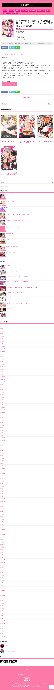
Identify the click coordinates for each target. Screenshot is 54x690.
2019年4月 (2, 549)
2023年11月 (2, 409)
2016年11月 (2, 620)
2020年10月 (2, 504)
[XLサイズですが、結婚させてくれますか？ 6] (3, 222)
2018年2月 (2, 585)
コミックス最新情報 (10, 201)
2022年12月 (2, 437)
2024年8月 (2, 387)
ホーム (5, 10)
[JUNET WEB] (27, 5)
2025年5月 (2, 364)
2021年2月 (2, 493)
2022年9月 (2, 445)
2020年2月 (2, 524)
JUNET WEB (24, 674)
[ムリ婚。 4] (3, 242)
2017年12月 (2, 590)
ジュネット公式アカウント (9, 645)
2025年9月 (2, 354)
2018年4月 (2, 580)
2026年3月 (2, 338)
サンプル (11, 10)
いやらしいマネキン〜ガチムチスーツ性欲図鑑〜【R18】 (18, 214)
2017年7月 (2, 603)
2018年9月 (2, 567)
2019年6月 (2, 544)
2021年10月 (2, 473)
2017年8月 (2, 600)
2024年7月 (2, 389)
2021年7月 (2, 481)
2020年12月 (2, 498)
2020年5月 (2, 516)
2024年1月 (2, 404)
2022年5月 (2, 455)
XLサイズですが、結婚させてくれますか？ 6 (15, 220)
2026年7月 (2, 328)
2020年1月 (2, 526)
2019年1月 (2, 557)
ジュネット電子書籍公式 (9, 651)
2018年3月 (2, 582)
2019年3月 (2, 552)
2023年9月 (2, 415)
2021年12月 (2, 468)
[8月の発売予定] (3, 197)
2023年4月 (2, 427)
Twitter (12, 47)
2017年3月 (2, 613)
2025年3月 (2, 369)
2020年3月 (2, 521)
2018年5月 (2, 577)
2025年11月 (2, 348)
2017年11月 (2, 593)
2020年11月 (2, 501)
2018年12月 (2, 559)
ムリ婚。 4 (8, 239)
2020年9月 (2, 506)
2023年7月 (2, 420)
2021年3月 (2, 491)
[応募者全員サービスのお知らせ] (3, 229)
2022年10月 (2, 442)
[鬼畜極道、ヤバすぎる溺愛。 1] (3, 248)
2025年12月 (2, 346)
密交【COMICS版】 (10, 233)
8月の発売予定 (41, 10)
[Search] (52, 182)
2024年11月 (2, 379)
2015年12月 (2, 623)
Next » (49, 103)
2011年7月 (2, 633)
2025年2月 (2, 371)
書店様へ (15, 13)
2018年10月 (2, 565)
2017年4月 (2, 610)
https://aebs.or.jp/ (27, 688)
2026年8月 (2, 326)
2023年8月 (2, 417)
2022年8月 (2, 448)
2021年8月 (2, 478)
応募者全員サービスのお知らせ (12, 227)
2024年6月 (2, 392)
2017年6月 (2, 605)
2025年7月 (2, 359)
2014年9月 (2, 628)
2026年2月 (2, 341)
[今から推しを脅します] (3, 254)
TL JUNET (4, 51)
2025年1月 (2, 374)
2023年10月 (2, 412)
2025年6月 (2, 361)
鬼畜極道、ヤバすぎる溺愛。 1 (12, 246)
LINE (18, 47)
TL (47, 10)
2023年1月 (2, 435)
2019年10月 (2, 534)
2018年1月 (2, 587)
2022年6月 (2, 453)
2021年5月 (2, 486)
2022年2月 (2, 463)
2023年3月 (2, 430)
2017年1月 (2, 618)
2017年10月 (2, 595)
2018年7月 (2, 572)
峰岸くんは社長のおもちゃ (11, 207)
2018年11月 (2, 562)
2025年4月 (2, 366)
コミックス (24, 10)
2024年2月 (2, 402)
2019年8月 (2, 539)
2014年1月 (2, 631)
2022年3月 (2, 460)
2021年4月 (2, 488)
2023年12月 (2, 407)
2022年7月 (2, 450)
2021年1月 (2, 496)
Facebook (5, 47)
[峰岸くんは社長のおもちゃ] (3, 210)
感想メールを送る (27, 97)
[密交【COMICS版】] (3, 235)
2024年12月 (2, 376)
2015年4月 (2, 626)
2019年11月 (2, 532)
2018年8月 (2, 570)
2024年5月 (2, 394)
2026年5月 (2, 333)
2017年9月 (2, 598)
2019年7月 (2, 542)
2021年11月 (2, 470)
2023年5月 (2, 425)
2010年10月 (2, 636)
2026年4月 (2, 336)
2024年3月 (2, 399)
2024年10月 (2, 381)
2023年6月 (2, 422)
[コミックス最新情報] (3, 203)
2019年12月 (2, 529)
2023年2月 (2, 432)
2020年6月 (2, 514)
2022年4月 (2, 458)
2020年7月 (2, 511)
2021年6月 (2, 483)
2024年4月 (2, 397)
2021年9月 (2, 476)
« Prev (3, 103)
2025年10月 (2, 351)
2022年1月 (2, 465)
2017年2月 (2, 615)
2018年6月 (2, 575)
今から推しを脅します (10, 252)
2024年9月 (2, 384)
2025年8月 (2, 356)
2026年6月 (2, 331)
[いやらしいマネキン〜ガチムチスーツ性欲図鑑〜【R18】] (3, 216)
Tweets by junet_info (4, 186)
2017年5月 (2, 608)
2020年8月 (2, 509)
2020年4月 (2, 519)
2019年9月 (2, 537)
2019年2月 (2, 554)
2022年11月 (2, 440)
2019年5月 (2, 547)
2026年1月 (2, 343)
